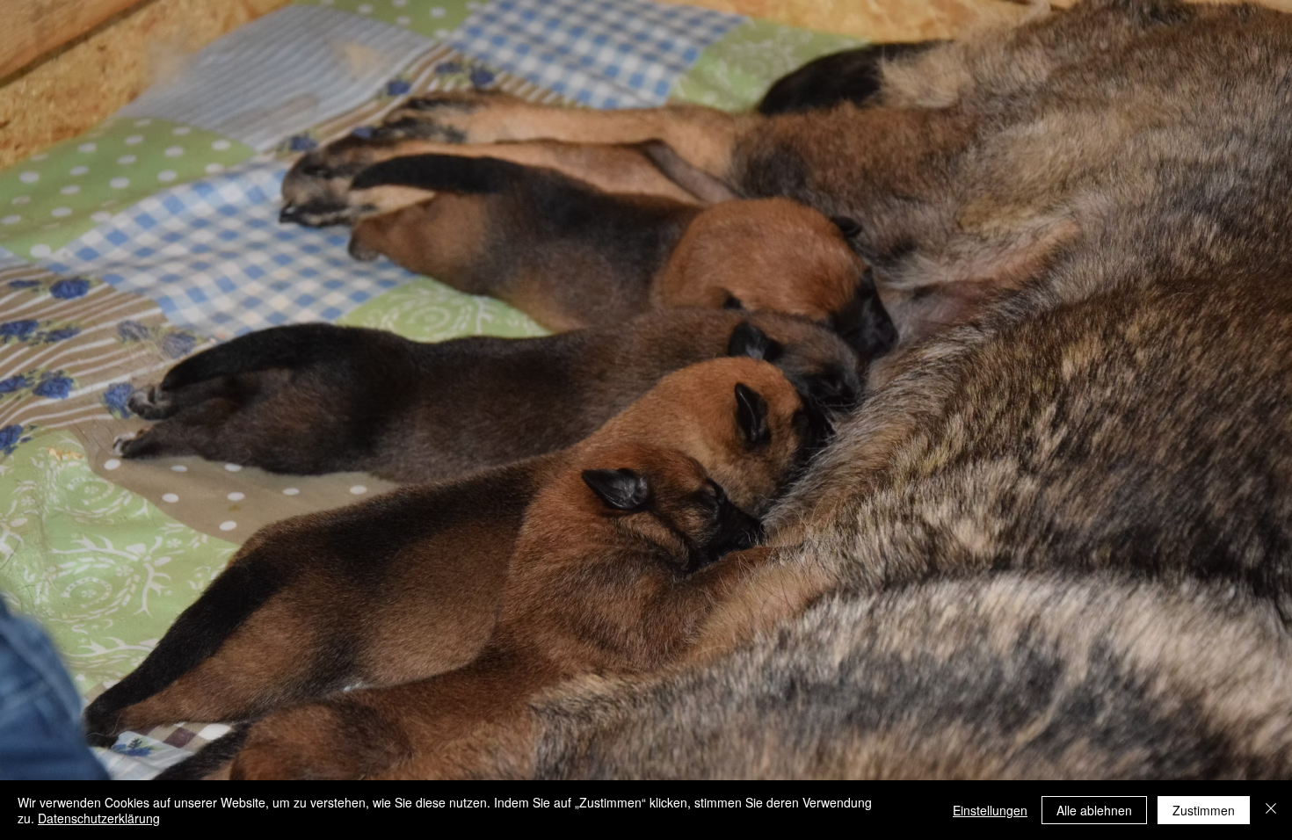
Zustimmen (1203, 810)
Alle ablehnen (1094, 810)
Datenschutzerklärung (99, 818)
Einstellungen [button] (990, 810)
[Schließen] (1270, 810)
